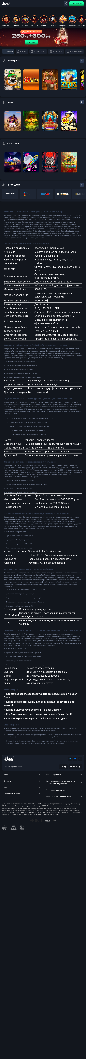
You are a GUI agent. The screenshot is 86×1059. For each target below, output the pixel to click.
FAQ (5, 787)
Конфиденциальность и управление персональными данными (60, 782)
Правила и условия (53, 775)
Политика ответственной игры (58, 796)
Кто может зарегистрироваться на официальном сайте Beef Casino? (40, 695)
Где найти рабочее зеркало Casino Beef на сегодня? (36, 718)
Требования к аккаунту (55, 790)
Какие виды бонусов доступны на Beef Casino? (33, 709)
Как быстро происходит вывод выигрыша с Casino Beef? (39, 714)
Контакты (7, 781)
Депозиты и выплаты (12, 794)
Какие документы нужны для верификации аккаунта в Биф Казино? (39, 703)
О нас (6, 775)
